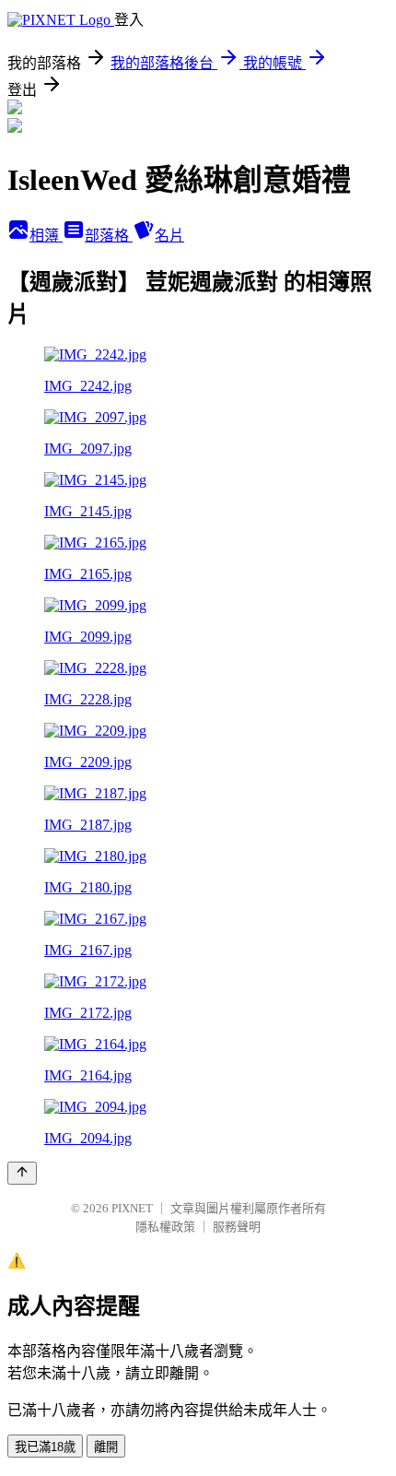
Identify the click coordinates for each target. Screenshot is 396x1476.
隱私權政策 (165, 1227)
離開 (106, 1447)
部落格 (109, 235)
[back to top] (22, 1173)
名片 (169, 235)
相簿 (46, 235)
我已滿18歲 (45, 1447)
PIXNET (132, 1208)
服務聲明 (237, 1227)
